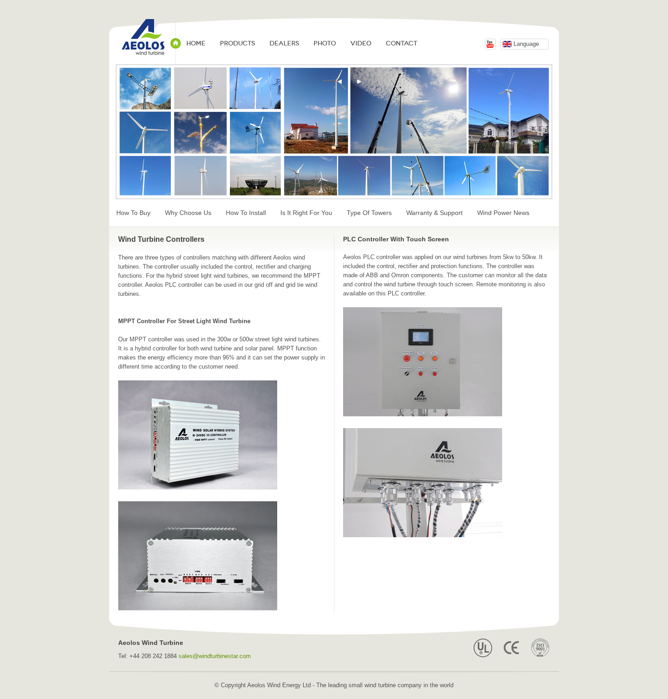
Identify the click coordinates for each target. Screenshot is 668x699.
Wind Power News (503, 212)
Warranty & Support (434, 212)
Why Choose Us (188, 212)
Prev (340, 81)
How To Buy (133, 212)
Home (195, 43)
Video (360, 43)
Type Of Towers (369, 212)
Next (359, 81)
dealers (284, 43)
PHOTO (325, 43)
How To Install (246, 212)
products (237, 43)
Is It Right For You (306, 212)
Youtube (490, 44)
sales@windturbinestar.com (215, 656)
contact (401, 43)
